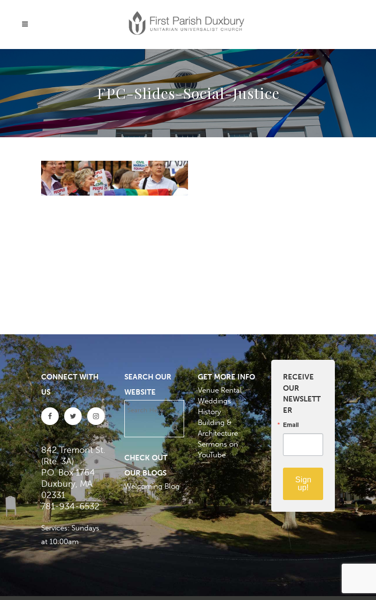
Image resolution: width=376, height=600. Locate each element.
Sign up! (303, 483)
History (209, 411)
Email (291, 424)
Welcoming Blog (152, 486)
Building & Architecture (218, 428)
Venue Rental (220, 390)
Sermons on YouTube (218, 449)
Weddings (214, 401)
